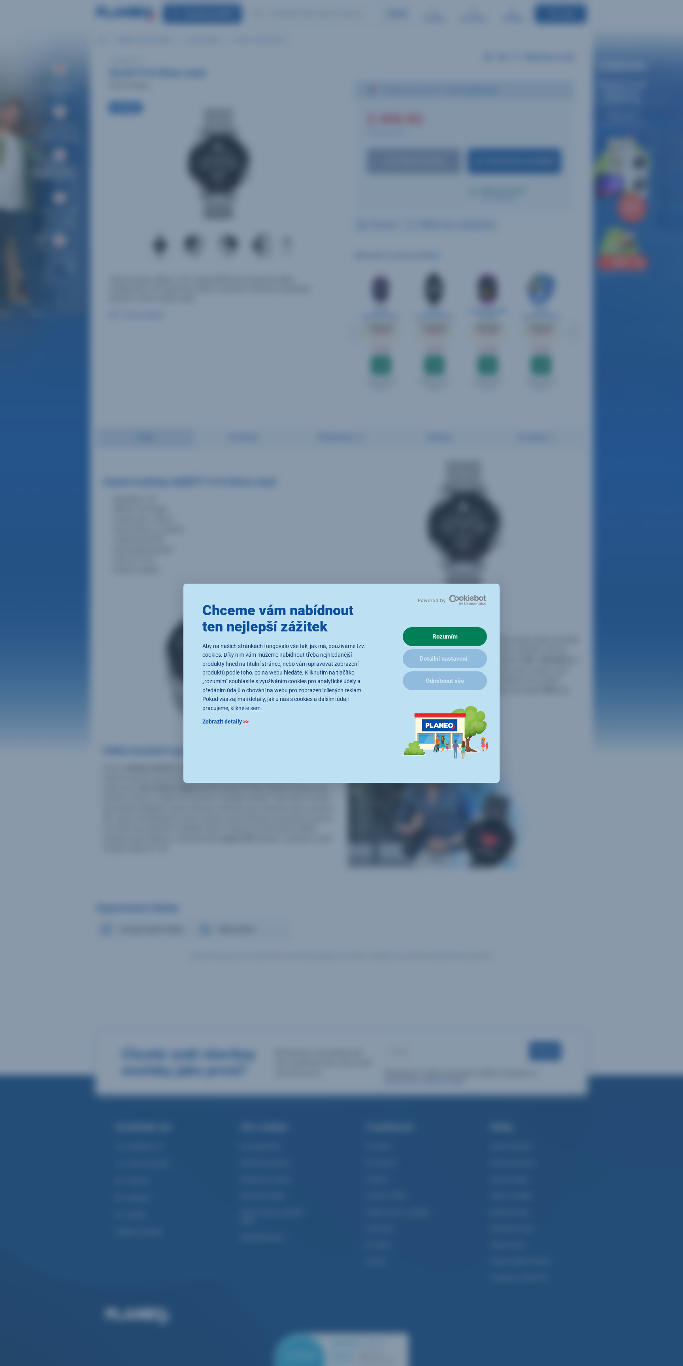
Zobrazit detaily (225, 721)
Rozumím (445, 636)
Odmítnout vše (445, 680)
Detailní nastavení (443, 658)
